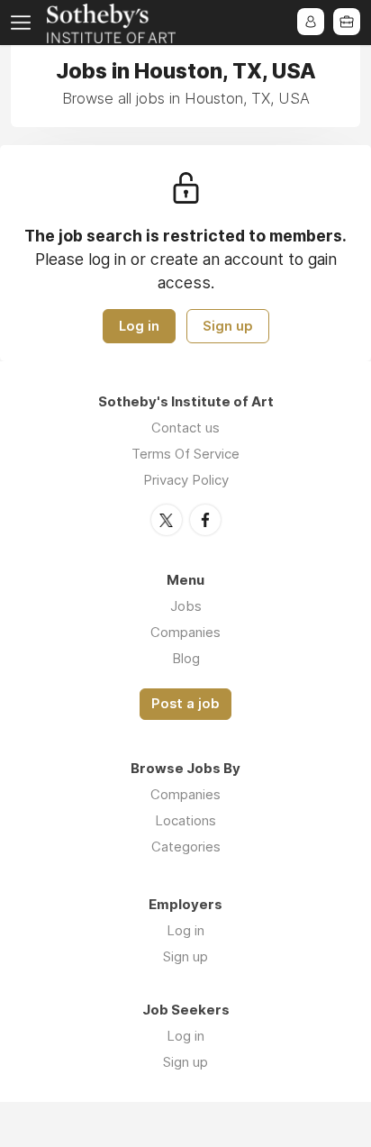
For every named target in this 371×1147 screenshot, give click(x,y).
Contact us (185, 427)
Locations (185, 820)
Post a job (185, 704)
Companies (185, 632)
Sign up (228, 326)
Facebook (205, 520)
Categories (186, 846)
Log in (139, 326)
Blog (186, 658)
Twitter (166, 520)
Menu (24, 22)
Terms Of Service (185, 453)
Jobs (186, 605)
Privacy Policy (186, 479)
